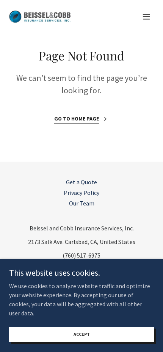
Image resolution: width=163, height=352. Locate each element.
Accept (82, 334)
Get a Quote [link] (81, 182)
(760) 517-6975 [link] (81, 255)
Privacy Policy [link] (81, 192)
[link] (40, 17)
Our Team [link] (81, 203)
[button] (146, 16)
